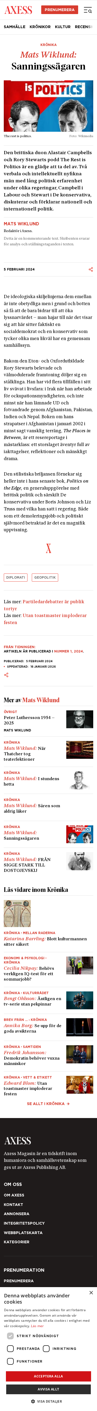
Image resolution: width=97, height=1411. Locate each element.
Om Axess (14, 1195)
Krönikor (40, 27)
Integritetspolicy (24, 1223)
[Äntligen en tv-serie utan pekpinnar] (48, 1000)
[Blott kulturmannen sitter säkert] (48, 924)
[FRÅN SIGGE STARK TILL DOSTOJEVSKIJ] (48, 861)
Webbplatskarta (23, 1233)
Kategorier (16, 1242)
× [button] (91, 1293)
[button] (48, 1401)
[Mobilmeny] (87, 9)
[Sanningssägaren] (48, 834)
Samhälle (14, 27)
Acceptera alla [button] (48, 1376)
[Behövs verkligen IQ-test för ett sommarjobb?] (48, 969)
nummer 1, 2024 (68, 651)
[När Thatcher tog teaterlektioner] (48, 752)
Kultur (63, 27)
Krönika (48, 45)
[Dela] (90, 269)
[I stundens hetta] (48, 780)
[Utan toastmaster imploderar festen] (48, 1084)
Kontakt (13, 1204)
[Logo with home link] (48, 1140)
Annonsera (16, 1214)
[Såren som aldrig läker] (48, 807)
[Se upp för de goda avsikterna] (48, 1027)
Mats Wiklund (21, 224)
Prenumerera (60, 10)
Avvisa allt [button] (48, 1389)
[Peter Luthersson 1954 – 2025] (48, 721)
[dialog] (48, 1349)
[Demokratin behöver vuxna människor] (48, 1056)
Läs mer (37, 1326)
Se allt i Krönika (46, 1104)
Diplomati (15, 577)
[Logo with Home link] (18, 9)
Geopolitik (45, 577)
